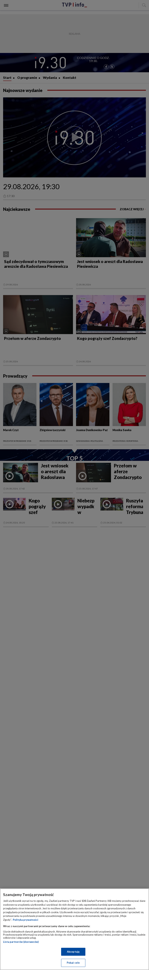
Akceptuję (73, 951)
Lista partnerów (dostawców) (21, 941)
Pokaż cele (73, 962)
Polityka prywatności (25, 919)
